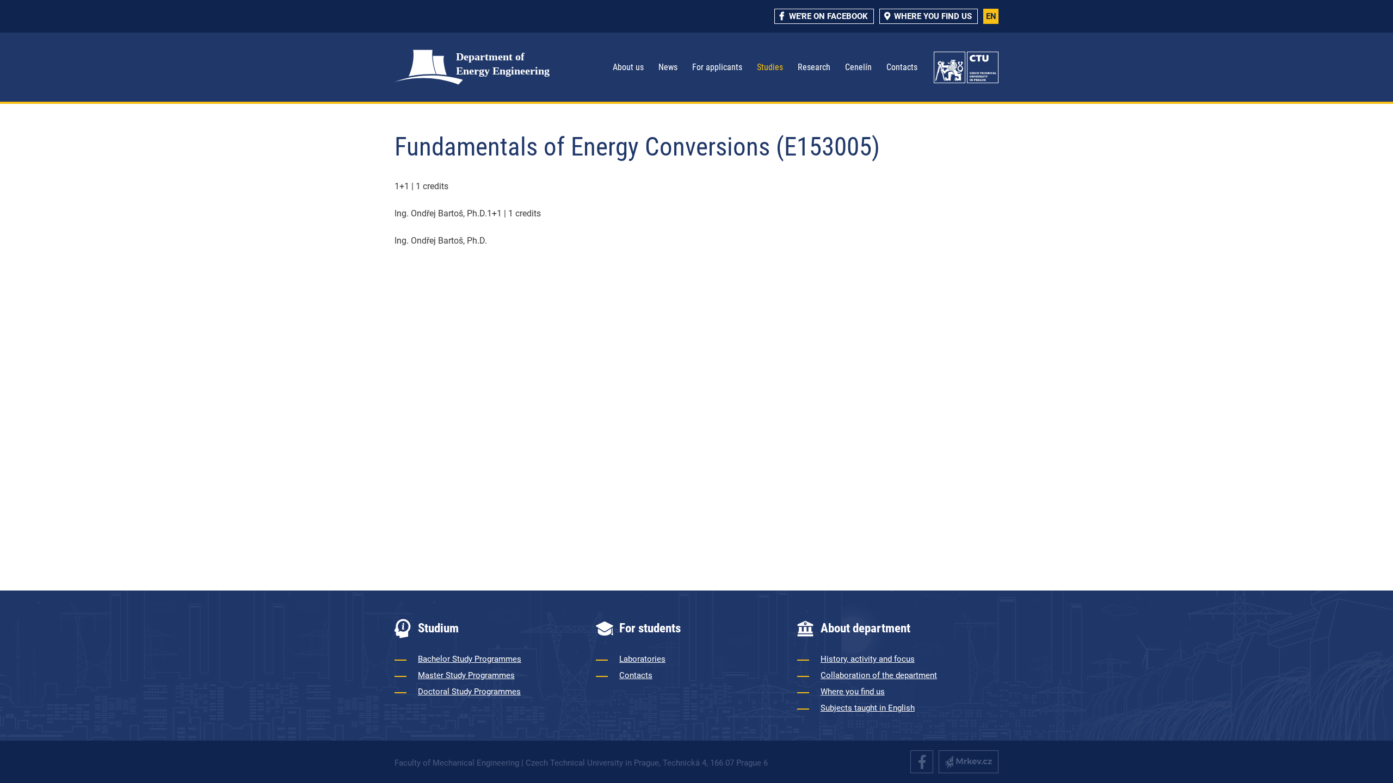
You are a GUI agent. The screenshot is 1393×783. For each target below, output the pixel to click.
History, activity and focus (868, 659)
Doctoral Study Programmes (469, 692)
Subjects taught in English (868, 708)
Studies (770, 67)
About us (628, 67)
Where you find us (853, 692)
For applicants (717, 67)
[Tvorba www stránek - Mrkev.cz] (968, 761)
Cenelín (858, 67)
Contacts (901, 67)
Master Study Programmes (466, 675)
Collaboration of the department (879, 675)
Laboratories (642, 659)
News (667, 67)
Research (814, 67)
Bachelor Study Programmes (469, 659)
